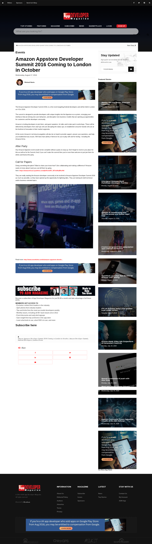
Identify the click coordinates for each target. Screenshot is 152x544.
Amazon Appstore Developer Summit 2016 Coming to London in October (43, 338)
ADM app (122, 501)
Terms (59, 508)
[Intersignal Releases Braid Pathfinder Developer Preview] (117, 172)
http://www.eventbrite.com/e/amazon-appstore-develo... (43, 259)
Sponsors (81, 501)
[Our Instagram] (144, 3)
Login (109, 26)
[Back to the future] (2, 3)
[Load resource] (55, 95)
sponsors (19, 3)
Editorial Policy (62, 497)
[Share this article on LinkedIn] (35, 357)
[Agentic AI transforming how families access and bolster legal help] (117, 207)
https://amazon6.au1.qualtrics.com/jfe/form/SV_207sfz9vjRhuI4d (41, 170)
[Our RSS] (149, 3)
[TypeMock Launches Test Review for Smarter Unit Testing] (117, 271)
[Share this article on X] (70, 353)
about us (60, 493)
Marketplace (95, 26)
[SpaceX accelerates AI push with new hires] (117, 370)
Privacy (59, 511)
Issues (80, 497)
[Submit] (147, 34)
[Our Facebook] (133, 3)
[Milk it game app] (91, 541)
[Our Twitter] (138, 3)
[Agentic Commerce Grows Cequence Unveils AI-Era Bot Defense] (117, 412)
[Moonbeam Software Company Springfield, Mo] (31, 541)
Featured (41, 26)
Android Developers (25, 340)
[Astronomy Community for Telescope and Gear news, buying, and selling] (121, 541)
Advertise (60, 504)
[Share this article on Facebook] (35, 353)
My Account (123, 497)
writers (9, 3)
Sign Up (121, 26)
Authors (60, 501)
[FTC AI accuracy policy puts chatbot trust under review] (117, 302)
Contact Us (123, 493)
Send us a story (31, 3)
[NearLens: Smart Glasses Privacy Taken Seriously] (117, 392)
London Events (38, 340)
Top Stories (26, 26)
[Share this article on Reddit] (70, 357)
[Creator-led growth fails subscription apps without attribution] (117, 240)
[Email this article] (35, 362)
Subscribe (69, 26)
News (81, 26)
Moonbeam (26, 502)
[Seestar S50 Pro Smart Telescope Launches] (117, 96)
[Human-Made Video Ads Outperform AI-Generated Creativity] (117, 335)
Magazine (55, 26)
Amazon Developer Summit (78, 338)
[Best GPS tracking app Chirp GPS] (61, 541)
